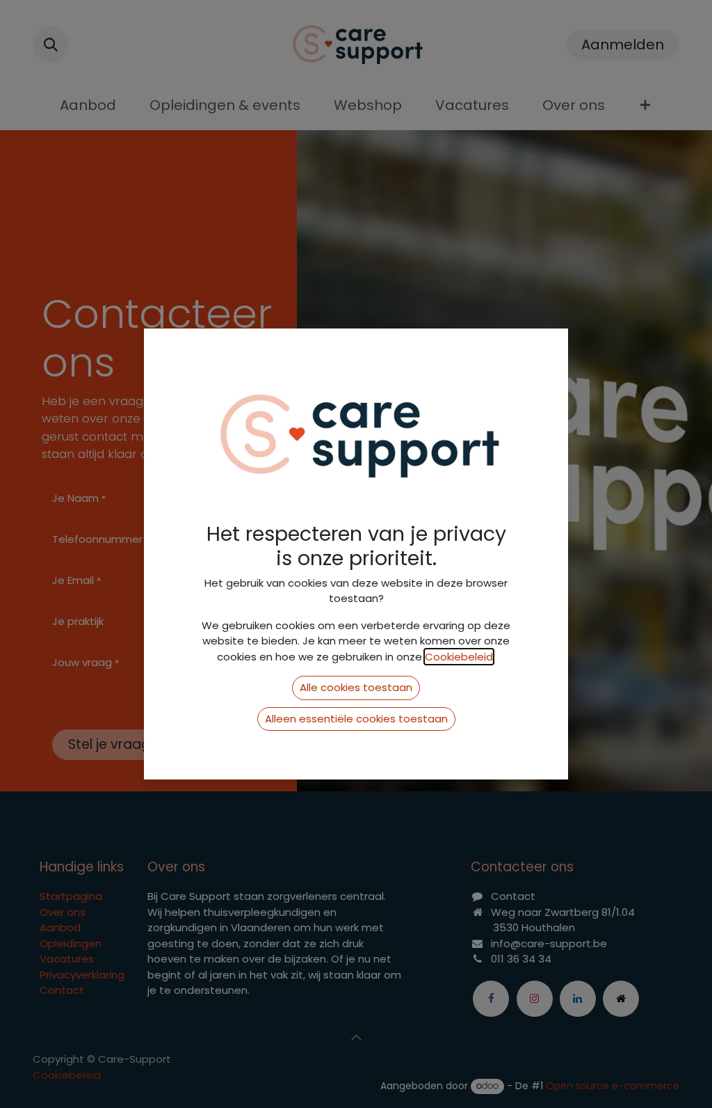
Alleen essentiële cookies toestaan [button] (356, 718)
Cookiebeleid (459, 656)
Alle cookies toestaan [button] (356, 687)
